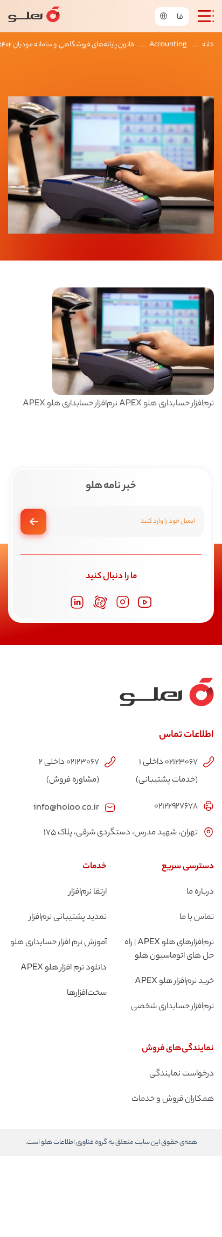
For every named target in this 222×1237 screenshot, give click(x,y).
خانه (208, 45)
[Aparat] (100, 602)
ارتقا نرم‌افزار (88, 892)
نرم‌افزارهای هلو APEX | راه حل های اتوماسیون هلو (169, 949)
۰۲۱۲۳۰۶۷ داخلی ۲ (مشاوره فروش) (69, 771)
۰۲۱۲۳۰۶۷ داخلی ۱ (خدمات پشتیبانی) (167, 771)
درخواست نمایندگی (181, 1074)
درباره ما (200, 892)
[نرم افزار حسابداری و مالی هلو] (34, 16)
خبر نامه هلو (111, 486)
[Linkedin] (77, 602)
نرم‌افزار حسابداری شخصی (172, 1007)
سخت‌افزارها (87, 993)
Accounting (168, 45)
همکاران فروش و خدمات (172, 1099)
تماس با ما (196, 917)
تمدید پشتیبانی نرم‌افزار (68, 917)
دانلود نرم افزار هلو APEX (63, 968)
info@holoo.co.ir (66, 806)
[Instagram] (122, 602)
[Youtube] (144, 602)
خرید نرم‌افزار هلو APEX (174, 981)
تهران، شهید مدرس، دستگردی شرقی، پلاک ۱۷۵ (121, 833)
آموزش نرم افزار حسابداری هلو (58, 943)
